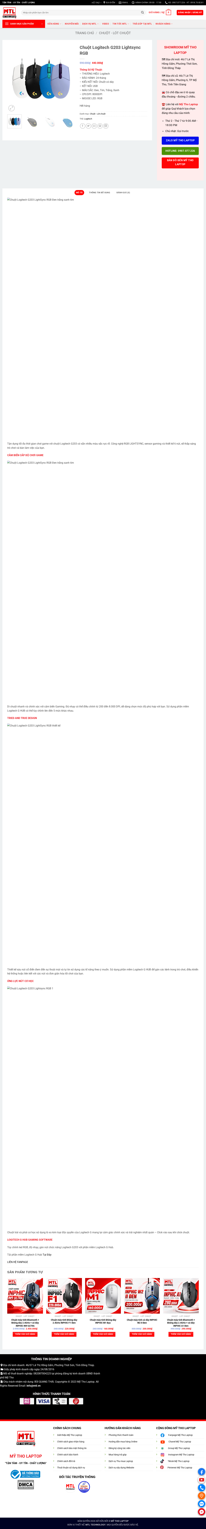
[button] (160, 12)
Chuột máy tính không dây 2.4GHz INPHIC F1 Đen (64, 1321)
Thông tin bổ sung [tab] (99, 192)
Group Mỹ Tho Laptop (179, 1448)
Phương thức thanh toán (121, 1435)
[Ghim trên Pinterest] (100, 126)
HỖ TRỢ (95, 2)
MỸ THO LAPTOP (120, 1521)
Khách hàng (163, 23)
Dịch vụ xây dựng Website (121, 1467)
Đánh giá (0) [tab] (123, 192)
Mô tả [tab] (79, 192)
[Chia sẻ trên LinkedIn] (105, 126)
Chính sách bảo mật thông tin (72, 1448)
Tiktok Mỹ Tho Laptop (178, 1461)
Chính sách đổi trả (66, 1461)
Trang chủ (84, 33)
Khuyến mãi (72, 23)
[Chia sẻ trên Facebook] (82, 126)
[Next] (69, 78)
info (29, 1385)
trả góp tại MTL (142, 23)
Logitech (88, 119)
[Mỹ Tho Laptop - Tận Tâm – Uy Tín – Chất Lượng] (9, 13)
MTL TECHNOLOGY (95, 1524)
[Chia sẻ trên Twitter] (88, 126)
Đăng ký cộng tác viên (119, 1448)
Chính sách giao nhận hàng (70, 1441)
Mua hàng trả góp (117, 1454)
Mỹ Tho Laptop (85, 1381)
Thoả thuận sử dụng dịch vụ (71, 1467)
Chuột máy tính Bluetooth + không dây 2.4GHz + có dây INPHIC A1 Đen (181, 1323)
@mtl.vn (36, 1385)
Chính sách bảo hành (67, 1454)
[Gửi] (142, 12)
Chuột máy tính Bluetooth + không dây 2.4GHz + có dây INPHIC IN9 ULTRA (25, 1323)
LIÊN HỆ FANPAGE (17, 1262)
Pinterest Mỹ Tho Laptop (180, 1467)
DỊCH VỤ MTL (89, 23)
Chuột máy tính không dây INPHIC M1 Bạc (103, 1321)
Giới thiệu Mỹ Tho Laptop (69, 1435)
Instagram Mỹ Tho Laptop (181, 1454)
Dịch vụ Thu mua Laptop (121, 1461)
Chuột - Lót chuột (115, 33)
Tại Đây (47, 1254)
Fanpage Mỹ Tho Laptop (180, 1435)
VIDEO (105, 23)
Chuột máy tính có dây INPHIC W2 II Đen (142, 1321)
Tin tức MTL (119, 23)
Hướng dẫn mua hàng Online (123, 1441)
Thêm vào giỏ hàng (25, 1334)
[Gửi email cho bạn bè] (94, 126)
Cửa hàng (53, 23)
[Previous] (13, 78)
